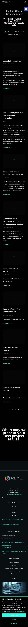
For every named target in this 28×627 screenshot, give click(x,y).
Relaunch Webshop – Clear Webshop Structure (13, 172)
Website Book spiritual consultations (12, 62)
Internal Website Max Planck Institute (12, 310)
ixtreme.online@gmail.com (15, 494)
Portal (18, 34)
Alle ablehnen (14, 623)
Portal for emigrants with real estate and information (13, 115)
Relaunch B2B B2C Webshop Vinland (11, 270)
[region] (14, 611)
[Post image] (14, 50)
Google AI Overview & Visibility (10, 524)
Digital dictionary (6, 547)
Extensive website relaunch (10, 348)
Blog (9, 31)
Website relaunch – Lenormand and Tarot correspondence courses (13, 221)
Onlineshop (11, 34)
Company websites (18, 31)
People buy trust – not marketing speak (12, 519)
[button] (26, 9)
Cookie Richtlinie (21, 611)
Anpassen (14, 619)
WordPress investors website (11, 389)
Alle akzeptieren (14, 615)
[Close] (26, 598)
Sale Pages (14, 37)
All (6, 31)
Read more (6, 88)
